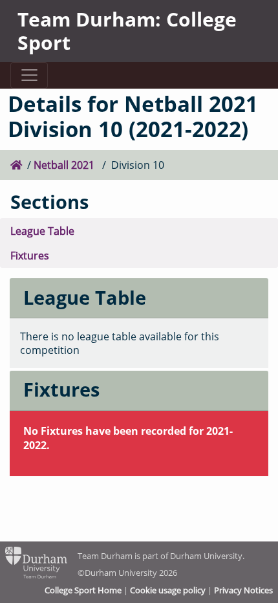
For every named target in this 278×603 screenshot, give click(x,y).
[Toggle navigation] (28, 75)
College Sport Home (83, 590)
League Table (42, 230)
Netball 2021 (65, 164)
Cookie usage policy (168, 590)
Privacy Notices (243, 590)
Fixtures (29, 255)
